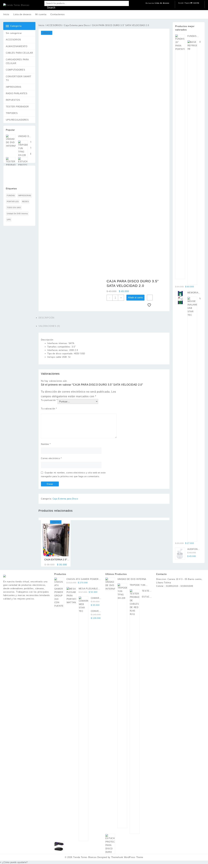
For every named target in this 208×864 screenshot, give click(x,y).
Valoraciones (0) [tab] (49, 326)
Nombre (46, 444)
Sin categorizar (14, 33)
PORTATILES (13, 201)
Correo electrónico (51, 458)
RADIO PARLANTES (16, 93)
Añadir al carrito (135, 297)
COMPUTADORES (15, 70)
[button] (14, 862)
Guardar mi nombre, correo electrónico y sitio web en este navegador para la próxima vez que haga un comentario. (73, 474)
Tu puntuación (49, 400)
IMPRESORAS (13, 87)
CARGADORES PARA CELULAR (17, 61)
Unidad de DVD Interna (17, 214)
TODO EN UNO (14, 208)
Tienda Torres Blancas (85, 857)
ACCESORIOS (13, 39)
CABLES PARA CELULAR (19, 53)
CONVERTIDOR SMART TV (18, 78)
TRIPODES (12, 113)
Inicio (41, 25)
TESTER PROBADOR (17, 106)
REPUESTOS (13, 100)
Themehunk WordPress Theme (127, 857)
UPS (9, 220)
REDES (25, 201)
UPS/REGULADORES (17, 120)
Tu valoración (49, 408)
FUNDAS (11, 195)
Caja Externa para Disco (77, 25)
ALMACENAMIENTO (16, 46)
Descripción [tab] (46, 318)
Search (51, 7)
